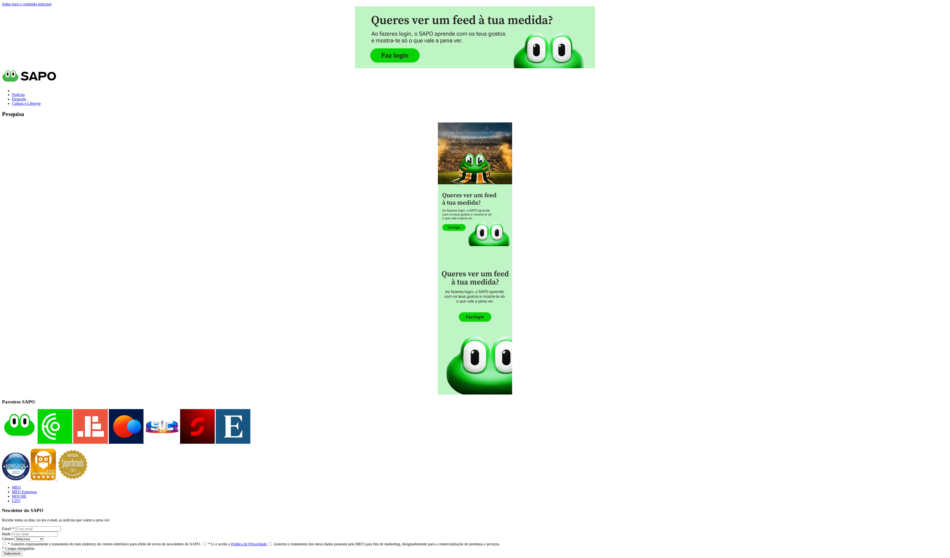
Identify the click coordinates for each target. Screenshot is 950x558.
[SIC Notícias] (197, 442)
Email (8, 529)
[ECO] (54, 442)
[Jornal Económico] (90, 442)
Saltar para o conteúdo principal (26, 4)
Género (8, 539)
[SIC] (161, 442)
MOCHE (19, 496)
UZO (16, 501)
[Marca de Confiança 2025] (16, 479)
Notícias (18, 95)
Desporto (19, 99)
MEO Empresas (24, 492)
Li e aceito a (238, 544)
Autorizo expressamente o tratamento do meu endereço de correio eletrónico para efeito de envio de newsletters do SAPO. (104, 544)
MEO (16, 487)
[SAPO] (19, 442)
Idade (6, 534)
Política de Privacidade (249, 544)
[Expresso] (232, 442)
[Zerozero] (125, 442)
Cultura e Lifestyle (26, 103)
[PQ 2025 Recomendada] (44, 479)
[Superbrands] (73, 479)
